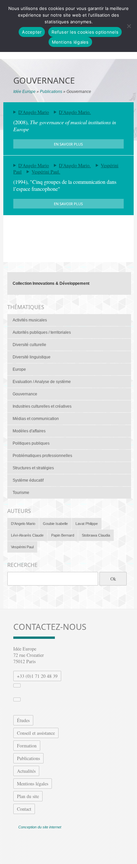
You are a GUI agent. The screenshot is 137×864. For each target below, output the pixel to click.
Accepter (32, 32)
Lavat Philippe (86, 524)
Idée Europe (24, 91)
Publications (51, 91)
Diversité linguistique (32, 357)
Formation (27, 745)
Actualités (26, 771)
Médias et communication (36, 418)
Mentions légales (32, 783)
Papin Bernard (62, 535)
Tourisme (21, 492)
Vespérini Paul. (46, 172)
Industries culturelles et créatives (42, 406)
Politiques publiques (31, 443)
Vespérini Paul (22, 547)
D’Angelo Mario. (75, 112)
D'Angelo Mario (33, 112)
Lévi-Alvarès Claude (27, 535)
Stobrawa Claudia (96, 535)
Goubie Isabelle (55, 524)
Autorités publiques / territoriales (42, 332)
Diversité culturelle (29, 344)
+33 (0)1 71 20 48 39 (37, 676)
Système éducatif (28, 480)
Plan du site (28, 796)
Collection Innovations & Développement (51, 283)
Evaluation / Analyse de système (42, 381)
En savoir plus (68, 144)
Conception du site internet (39, 827)
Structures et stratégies (33, 468)
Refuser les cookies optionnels (85, 32)
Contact (24, 809)
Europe (19, 369)
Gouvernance (25, 394)
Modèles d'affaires (29, 431)
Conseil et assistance (36, 733)
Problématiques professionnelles (42, 455)
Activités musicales (30, 320)
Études (23, 720)
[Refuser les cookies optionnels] (128, 26)
